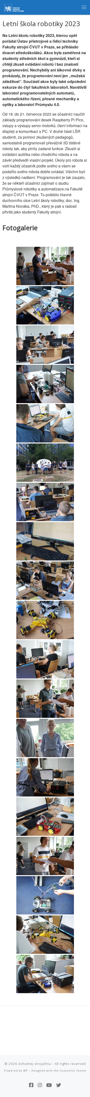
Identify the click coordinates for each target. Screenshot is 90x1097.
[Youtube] (49, 1085)
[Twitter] (58, 1085)
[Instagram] (40, 1085)
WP (25, 1070)
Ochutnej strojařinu (34, 1064)
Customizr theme (73, 1070)
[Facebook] (31, 1085)
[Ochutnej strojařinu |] (14, 7)
